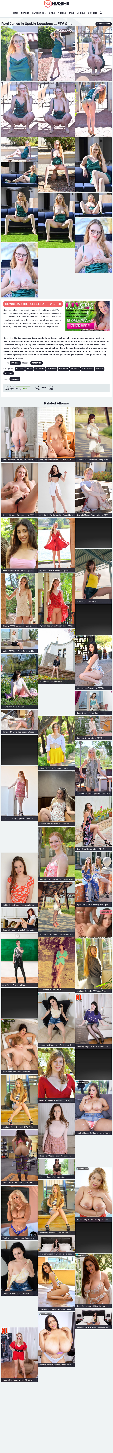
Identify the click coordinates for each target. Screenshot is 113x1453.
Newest (25, 13)
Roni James (36, 363)
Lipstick (99, 369)
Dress (29, 369)
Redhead (8, 373)
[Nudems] (56, 4)
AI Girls (81, 13)
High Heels (51, 369)
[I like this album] (7, 388)
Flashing (75, 369)
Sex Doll (92, 13)
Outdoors (63, 369)
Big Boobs (39, 369)
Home (15, 13)
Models (62, 13)
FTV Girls (15, 363)
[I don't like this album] (12, 388)
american (15, 379)
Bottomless (87, 369)
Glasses (19, 369)
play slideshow (103, 24)
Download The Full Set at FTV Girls (33, 303)
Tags (71, 13)
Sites (52, 13)
